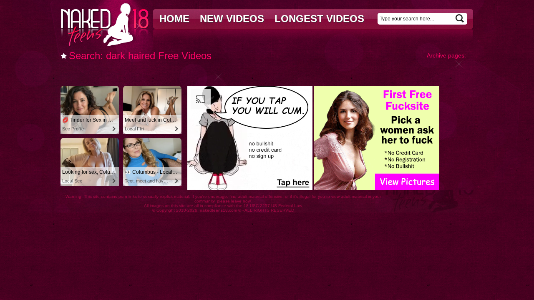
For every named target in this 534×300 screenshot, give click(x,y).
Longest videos (319, 18)
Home (174, 18)
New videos (232, 18)
